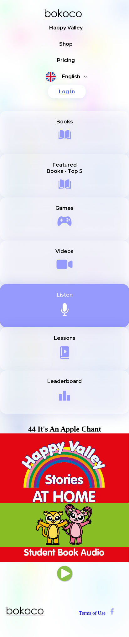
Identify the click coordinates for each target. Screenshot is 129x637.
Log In (67, 92)
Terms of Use (92, 613)
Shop (66, 44)
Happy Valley (66, 28)
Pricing (66, 60)
